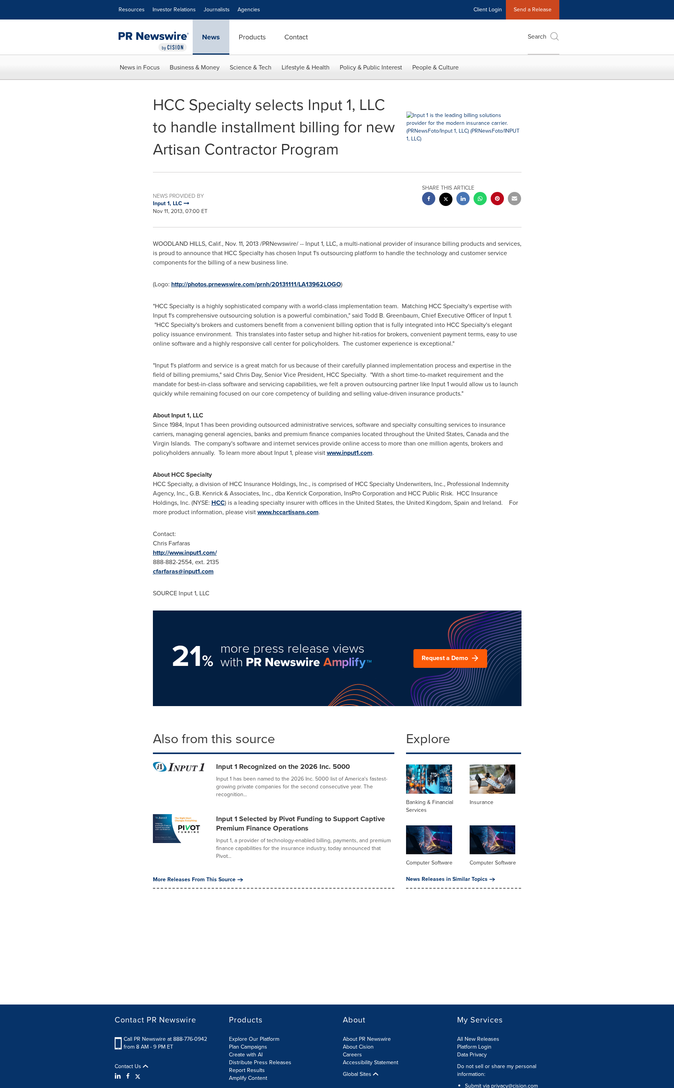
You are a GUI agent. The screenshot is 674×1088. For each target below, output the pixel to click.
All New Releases (478, 1039)
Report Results (247, 1070)
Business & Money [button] (195, 67)
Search (537, 36)
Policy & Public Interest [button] (371, 67)
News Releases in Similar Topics (447, 879)
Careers (352, 1055)
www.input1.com (349, 452)
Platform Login (474, 1047)
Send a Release (533, 9)
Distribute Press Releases (260, 1062)
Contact (296, 37)
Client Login (488, 9)
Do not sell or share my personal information (496, 1070)
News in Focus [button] (140, 67)
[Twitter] (137, 1076)
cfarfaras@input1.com (183, 571)
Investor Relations (174, 9)
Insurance (481, 802)
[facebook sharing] (428, 199)
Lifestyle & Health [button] (306, 67)
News (211, 37)
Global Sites (358, 1074)
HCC (218, 502)
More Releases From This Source (194, 880)
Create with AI (246, 1055)
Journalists (217, 9)
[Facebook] (127, 1076)
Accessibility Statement (370, 1062)
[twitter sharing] (445, 200)
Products (252, 37)
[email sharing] (514, 199)
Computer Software (429, 863)
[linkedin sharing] (463, 199)
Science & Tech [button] (250, 67)
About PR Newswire (367, 1039)
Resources (132, 9)
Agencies (249, 9)
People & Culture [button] (435, 67)
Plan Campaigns (248, 1047)
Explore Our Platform (254, 1039)
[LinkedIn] (119, 1076)
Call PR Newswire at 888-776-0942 (165, 1039)
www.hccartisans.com (288, 512)
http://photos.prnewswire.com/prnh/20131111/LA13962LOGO (256, 284)
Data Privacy (472, 1055)
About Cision (358, 1047)
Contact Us (129, 1066)
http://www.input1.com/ (185, 552)
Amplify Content (248, 1078)
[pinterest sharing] (497, 199)
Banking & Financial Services (429, 806)
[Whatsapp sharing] (480, 199)
